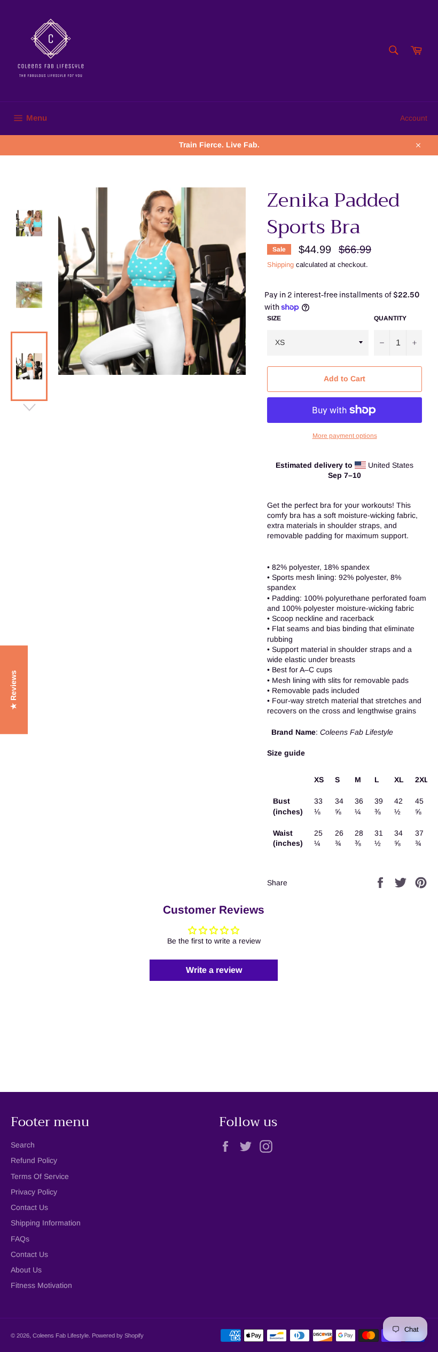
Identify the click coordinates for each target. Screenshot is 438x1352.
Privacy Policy (34, 1192)
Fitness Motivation (41, 1285)
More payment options (344, 435)
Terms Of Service (40, 1176)
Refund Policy (34, 1160)
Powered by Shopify (118, 1335)
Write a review (214, 969)
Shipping (280, 265)
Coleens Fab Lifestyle (61, 1335)
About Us (26, 1269)
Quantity (390, 318)
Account (413, 118)
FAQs (20, 1239)
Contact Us (29, 1207)
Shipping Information (46, 1223)
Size (274, 318)
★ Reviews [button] (13, 690)
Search (23, 1145)
